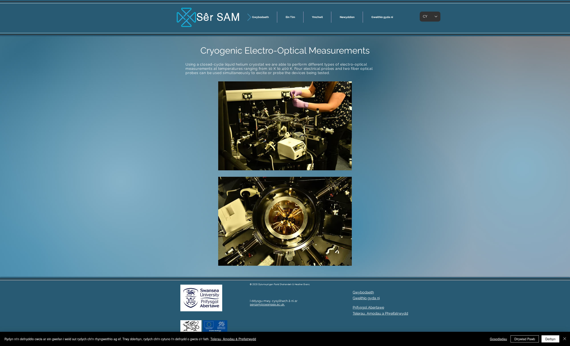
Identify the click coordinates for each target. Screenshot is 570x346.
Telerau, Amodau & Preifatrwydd (233, 339)
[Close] (564, 338)
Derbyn (550, 339)
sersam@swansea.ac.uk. (267, 304)
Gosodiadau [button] (498, 339)
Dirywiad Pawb (524, 339)
